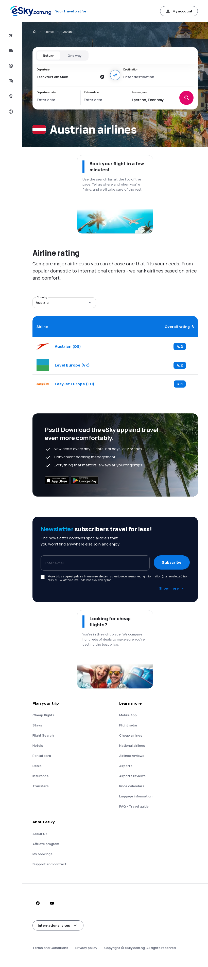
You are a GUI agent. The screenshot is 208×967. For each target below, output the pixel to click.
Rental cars (41, 755)
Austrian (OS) (68, 346)
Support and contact (49, 864)
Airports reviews (132, 776)
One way (74, 55)
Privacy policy (86, 947)
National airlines (132, 745)
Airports (125, 765)
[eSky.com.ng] (34, 31)
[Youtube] (52, 903)
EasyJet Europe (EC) (74, 384)
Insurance (40, 776)
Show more (169, 588)
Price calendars (131, 786)
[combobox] (67, 76)
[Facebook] (37, 903)
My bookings (42, 854)
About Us (39, 833)
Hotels (37, 745)
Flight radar (128, 725)
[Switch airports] (115, 75)
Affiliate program (45, 844)
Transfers (40, 786)
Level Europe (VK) (72, 365)
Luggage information (135, 796)
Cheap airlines (130, 735)
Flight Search (43, 735)
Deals (37, 765)
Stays (37, 725)
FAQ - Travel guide (134, 806)
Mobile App (128, 715)
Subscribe (172, 562)
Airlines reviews (131, 755)
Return (48, 55)
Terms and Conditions (50, 947)
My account (182, 11)
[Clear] (102, 77)
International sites (54, 925)
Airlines (49, 31)
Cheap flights (43, 715)
